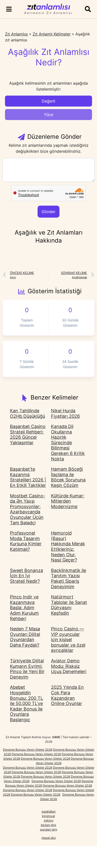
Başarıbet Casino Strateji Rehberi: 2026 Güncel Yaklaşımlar (28, 434)
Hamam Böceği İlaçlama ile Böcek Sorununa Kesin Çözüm (68, 477)
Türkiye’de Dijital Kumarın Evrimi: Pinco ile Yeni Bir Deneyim (27, 669)
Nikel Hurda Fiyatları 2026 (65, 413)
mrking (48, 820)
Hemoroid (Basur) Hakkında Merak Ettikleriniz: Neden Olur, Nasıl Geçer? (68, 546)
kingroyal (48, 816)
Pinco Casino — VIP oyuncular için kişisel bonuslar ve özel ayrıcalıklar (68, 639)
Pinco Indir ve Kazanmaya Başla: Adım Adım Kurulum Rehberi (24, 607)
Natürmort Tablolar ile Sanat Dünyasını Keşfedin (69, 605)
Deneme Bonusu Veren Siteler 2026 (27, 749)
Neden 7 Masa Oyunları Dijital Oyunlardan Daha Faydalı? (25, 637)
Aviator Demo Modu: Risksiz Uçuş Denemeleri (68, 666)
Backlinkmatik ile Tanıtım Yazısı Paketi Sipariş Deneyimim (68, 578)
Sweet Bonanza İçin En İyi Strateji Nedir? (26, 576)
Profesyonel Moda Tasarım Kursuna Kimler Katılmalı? (26, 541)
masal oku (49, 838)
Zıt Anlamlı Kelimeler (52, 33)
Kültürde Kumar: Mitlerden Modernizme (67, 501)
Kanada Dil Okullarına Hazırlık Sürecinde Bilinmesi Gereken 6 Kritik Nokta (68, 442)
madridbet (48, 811)
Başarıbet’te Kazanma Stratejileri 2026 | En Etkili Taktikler (28, 477)
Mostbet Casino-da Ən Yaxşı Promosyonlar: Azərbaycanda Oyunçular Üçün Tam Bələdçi (27, 509)
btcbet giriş (48, 825)
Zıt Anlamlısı (16, 33)
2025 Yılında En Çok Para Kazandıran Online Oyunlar (67, 695)
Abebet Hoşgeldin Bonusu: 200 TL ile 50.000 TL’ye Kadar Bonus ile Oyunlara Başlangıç (26, 703)
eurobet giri (48, 829)
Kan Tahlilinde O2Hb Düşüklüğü (27, 413)
